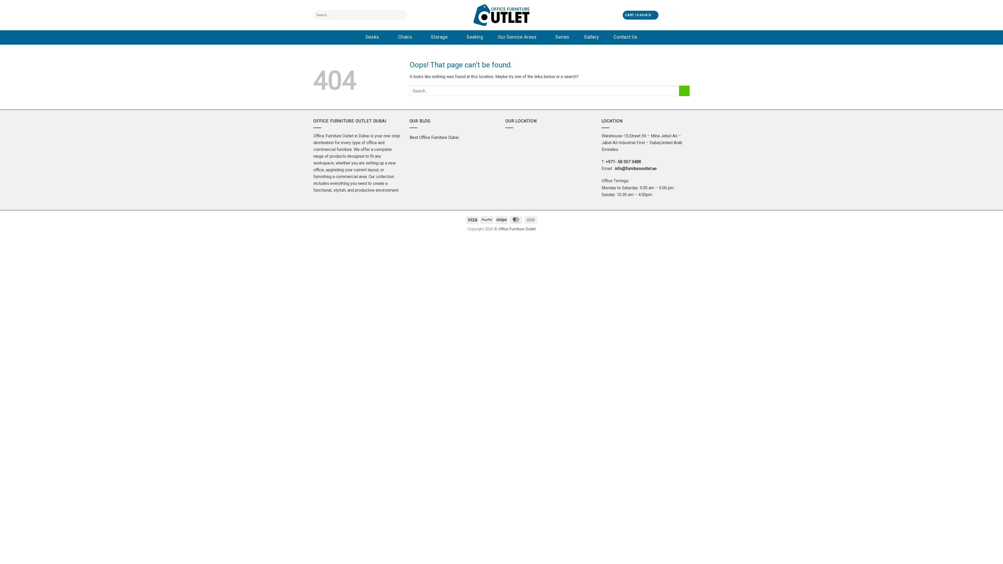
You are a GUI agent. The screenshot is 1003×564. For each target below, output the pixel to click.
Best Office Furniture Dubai (434, 137)
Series (562, 37)
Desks (372, 37)
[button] (640, 15)
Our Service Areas (517, 37)
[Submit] (401, 15)
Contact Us (626, 37)
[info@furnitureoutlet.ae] (671, 15)
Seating (474, 37)
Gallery (591, 37)
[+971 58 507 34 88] (685, 15)
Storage (439, 37)
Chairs (405, 37)
